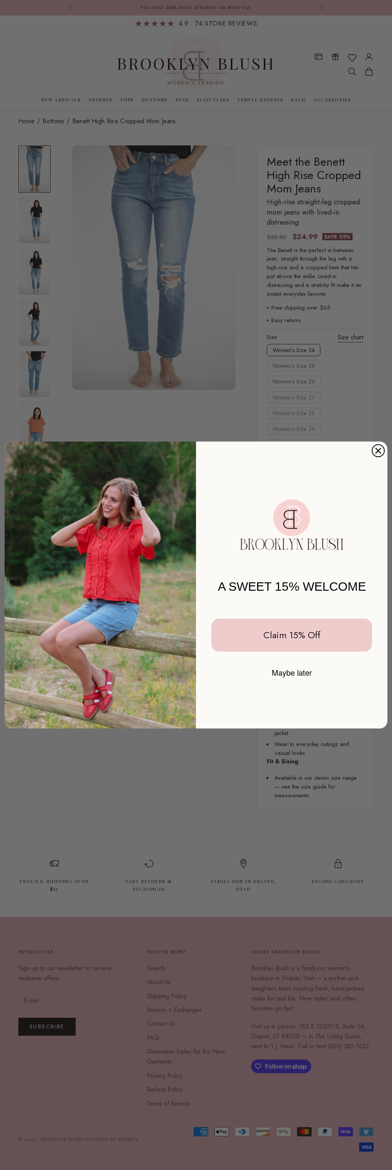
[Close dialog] (378, 451)
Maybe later (292, 672)
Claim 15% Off (291, 635)
